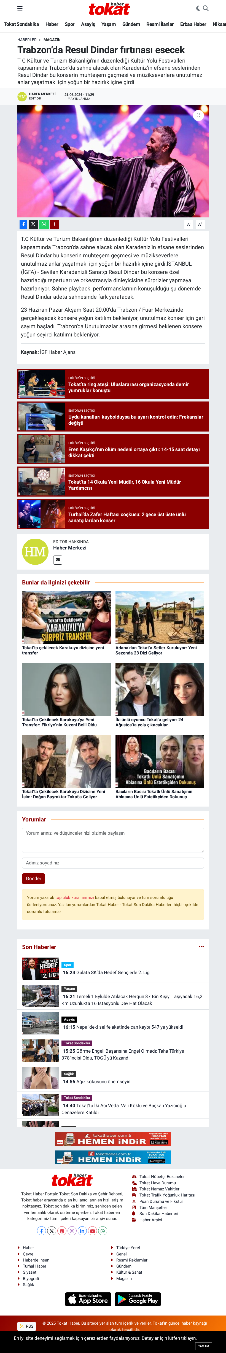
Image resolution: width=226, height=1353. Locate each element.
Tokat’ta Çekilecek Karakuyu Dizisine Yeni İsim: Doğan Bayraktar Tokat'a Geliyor (63, 794)
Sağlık (69, 1074)
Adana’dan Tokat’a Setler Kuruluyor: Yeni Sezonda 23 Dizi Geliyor (156, 650)
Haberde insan (36, 1260)
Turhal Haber (34, 1266)
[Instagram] (72, 1230)
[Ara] (206, 8)
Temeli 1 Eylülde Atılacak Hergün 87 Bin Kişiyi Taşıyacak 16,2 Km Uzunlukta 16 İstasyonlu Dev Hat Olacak (131, 1000)
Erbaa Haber (193, 24)
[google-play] (138, 1299)
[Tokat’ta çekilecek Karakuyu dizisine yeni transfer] (66, 617)
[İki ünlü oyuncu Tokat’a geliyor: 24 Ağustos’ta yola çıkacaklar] (159, 689)
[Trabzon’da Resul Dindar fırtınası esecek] (113, 161)
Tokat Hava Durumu (157, 1182)
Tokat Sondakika (21, 24)
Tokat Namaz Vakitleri (160, 1189)
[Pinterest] (61, 1230)
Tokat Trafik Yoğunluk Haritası (167, 1195)
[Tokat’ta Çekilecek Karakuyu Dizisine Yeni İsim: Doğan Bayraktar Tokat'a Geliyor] (66, 761)
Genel (121, 1254)
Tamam (203, 1346)
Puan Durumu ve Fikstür (161, 1201)
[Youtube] (92, 1230)
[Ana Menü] (20, 8)
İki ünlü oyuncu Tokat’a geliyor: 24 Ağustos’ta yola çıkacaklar (149, 722)
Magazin (52, 39)
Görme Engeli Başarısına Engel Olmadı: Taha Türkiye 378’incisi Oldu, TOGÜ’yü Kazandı (122, 1054)
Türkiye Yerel (128, 1247)
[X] (51, 1230)
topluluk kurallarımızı (75, 897)
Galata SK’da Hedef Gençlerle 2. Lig (106, 972)
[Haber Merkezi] (35, 551)
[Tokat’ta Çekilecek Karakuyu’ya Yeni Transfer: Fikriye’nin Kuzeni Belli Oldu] (66, 689)
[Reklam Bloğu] (113, 1138)
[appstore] (89, 1299)
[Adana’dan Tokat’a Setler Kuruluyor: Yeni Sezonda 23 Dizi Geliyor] (159, 617)
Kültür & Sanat (129, 1272)
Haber (51, 24)
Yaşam (108, 24)
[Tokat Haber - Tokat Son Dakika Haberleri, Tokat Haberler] (109, 8)
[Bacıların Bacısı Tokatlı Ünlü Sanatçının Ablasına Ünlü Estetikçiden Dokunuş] (159, 761)
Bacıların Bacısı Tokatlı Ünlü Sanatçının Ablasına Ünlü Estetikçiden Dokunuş (153, 794)
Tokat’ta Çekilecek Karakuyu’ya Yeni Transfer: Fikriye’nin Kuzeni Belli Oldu (59, 722)
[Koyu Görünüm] (198, 8)
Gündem (131, 24)
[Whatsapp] (102, 1230)
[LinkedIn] (82, 1230)
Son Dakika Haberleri (158, 1213)
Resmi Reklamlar (131, 1260)
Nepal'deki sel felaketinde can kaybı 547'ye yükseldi (123, 1027)
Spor (70, 24)
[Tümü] (201, 947)
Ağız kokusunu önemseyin (96, 1081)
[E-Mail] (57, 560)
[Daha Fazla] (54, 224)
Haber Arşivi (150, 1219)
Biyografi (31, 1278)
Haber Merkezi (70, 548)
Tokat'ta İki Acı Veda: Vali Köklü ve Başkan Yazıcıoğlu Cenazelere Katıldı (123, 1109)
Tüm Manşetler (153, 1207)
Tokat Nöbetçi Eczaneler (162, 1176)
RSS (29, 1326)
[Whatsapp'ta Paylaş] (44, 224)
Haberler (27, 39)
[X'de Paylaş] (33, 224)
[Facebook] (41, 1230)
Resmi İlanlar (160, 24)
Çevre (28, 1254)
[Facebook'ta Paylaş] (23, 224)
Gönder (33, 878)
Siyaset (29, 1272)
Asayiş (88, 24)
